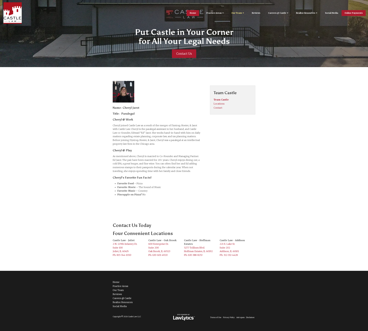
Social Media (331, 13)
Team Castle (225, 92)
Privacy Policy (229, 317)
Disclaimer (250, 317)
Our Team (236, 13)
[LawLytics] (184, 317)
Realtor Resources (305, 13)
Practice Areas (214, 13)
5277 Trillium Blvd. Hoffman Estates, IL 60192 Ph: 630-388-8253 (198, 251)
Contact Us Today (132, 225)
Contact (218, 107)
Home (193, 13)
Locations (219, 103)
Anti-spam (240, 317)
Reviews (256, 13)
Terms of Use (215, 317)
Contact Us (184, 53)
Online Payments (354, 13)
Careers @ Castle (277, 13)
